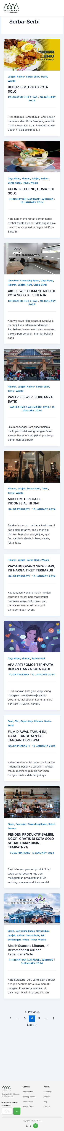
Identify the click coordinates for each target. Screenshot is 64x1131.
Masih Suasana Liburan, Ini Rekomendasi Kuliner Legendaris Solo (28, 950)
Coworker (13, 280)
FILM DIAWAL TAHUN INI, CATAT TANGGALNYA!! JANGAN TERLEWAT (27, 736)
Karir (29, 285)
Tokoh (44, 488)
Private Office (28, 1107)
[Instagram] (27, 1126)
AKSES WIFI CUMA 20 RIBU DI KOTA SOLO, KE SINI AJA (31, 293)
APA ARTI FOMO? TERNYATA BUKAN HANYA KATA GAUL (30, 667)
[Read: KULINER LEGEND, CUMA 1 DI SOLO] (32, 156)
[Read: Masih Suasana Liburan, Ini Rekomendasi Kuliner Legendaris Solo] (32, 909)
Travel (44, 76)
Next (32, 1024)
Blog (45, 1102)
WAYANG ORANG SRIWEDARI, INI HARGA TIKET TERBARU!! (31, 568)
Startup (12, 828)
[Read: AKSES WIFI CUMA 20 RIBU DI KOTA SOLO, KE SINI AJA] (32, 258)
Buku (10, 721)
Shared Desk (28, 1102)
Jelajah (11, 76)
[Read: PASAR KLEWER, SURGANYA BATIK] (32, 364)
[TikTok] (31, 1126)
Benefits (47, 1097)
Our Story (47, 1092)
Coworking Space (29, 280)
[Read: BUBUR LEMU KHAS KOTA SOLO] (32, 54)
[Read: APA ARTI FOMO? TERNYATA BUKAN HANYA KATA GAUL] (32, 636)
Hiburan (26, 178)
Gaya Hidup (14, 178)
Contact (47, 1107)
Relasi (52, 824)
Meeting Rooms (29, 1097)
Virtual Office (28, 1092)
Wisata (11, 81)
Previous (32, 1012)
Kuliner (21, 76)
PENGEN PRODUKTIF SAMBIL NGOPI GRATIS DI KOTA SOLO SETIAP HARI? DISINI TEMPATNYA (31, 840)
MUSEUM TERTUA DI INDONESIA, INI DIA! (24, 501)
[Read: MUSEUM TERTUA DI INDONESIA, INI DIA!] (32, 466)
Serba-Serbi (32, 76)
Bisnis (11, 824)
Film (17, 721)
